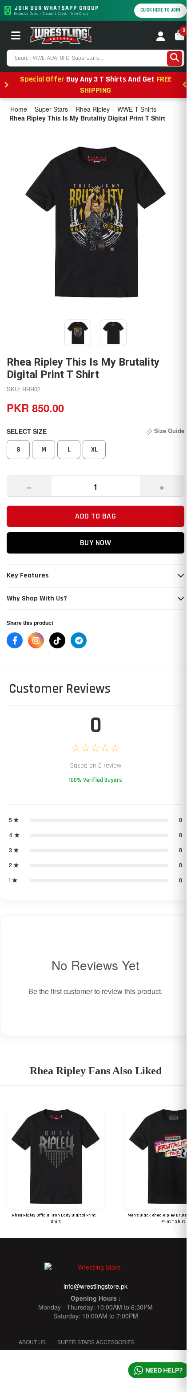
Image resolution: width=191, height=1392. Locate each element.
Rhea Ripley (93, 109)
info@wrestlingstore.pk (95, 1286)
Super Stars (51, 109)
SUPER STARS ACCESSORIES (96, 1341)
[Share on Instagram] (36, 640)
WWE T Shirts (136, 109)
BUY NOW (95, 543)
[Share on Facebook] (15, 640)
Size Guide (168, 431)
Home (18, 109)
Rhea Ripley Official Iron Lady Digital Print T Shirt (55, 1218)
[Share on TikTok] (57, 640)
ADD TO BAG (95, 516)
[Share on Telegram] (79, 640)
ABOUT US (32, 1341)
